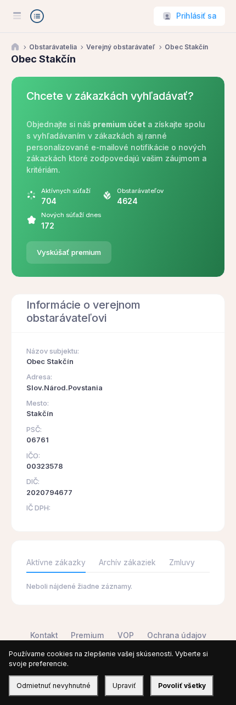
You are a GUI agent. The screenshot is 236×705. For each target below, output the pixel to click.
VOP (125, 635)
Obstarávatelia (53, 47)
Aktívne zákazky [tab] (56, 562)
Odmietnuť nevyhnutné (53, 685)
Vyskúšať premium (69, 252)
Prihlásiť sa (196, 16)
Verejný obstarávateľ (120, 47)
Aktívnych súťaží (66, 191)
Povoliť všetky (182, 685)
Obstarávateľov (140, 191)
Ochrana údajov (176, 635)
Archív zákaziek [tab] (127, 562)
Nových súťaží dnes (71, 215)
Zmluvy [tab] (182, 562)
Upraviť (124, 685)
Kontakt (44, 635)
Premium (87, 635)
